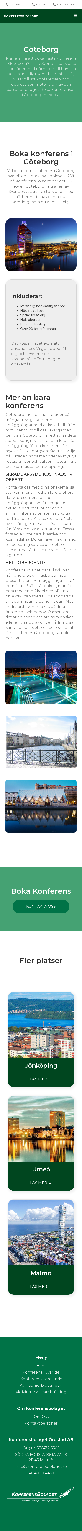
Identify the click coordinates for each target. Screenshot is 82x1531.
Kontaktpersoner (41, 1423)
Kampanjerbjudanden (41, 1385)
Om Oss (41, 1417)
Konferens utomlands (41, 1379)
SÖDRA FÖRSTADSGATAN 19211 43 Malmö (41, 1457)
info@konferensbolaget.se (41, 1466)
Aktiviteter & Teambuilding (41, 1392)
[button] (58, 16)
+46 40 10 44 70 (41, 1473)
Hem (41, 1366)
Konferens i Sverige (41, 1372)
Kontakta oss (41, 906)
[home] (21, 16)
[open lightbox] (41, 677)
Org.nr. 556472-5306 (41, 1448)
